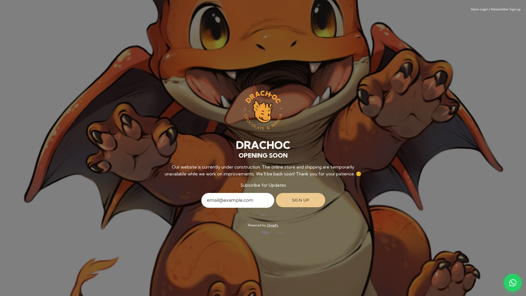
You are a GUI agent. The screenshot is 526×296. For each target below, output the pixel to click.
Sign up (300, 200)
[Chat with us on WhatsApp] (513, 283)
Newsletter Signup (506, 9)
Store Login (479, 9)
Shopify (272, 225)
